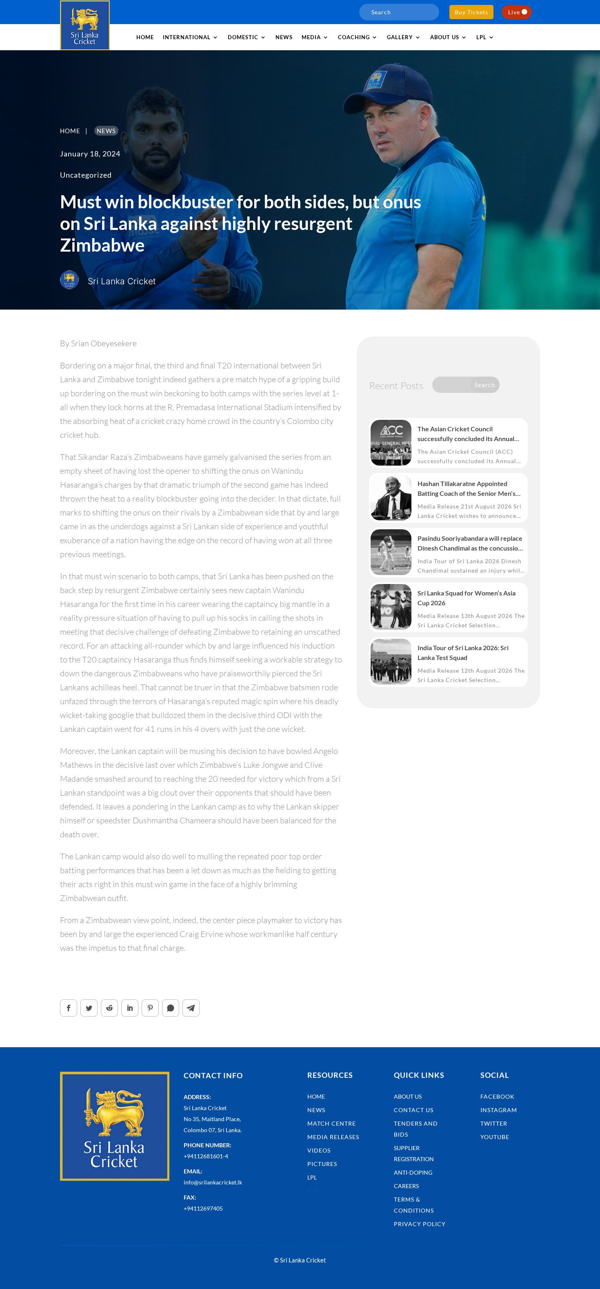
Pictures (322, 1163)
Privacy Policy (420, 1223)
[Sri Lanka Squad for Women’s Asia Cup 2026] (391, 607)
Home (145, 37)
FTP (312, 1190)
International (187, 37)
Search (484, 384)
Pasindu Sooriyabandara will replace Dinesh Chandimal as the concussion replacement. (470, 543)
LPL (481, 37)
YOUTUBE (494, 1136)
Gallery (400, 37)
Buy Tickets (471, 12)
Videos (319, 1150)
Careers (406, 1185)
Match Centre (331, 1123)
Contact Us (413, 1109)
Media (311, 37)
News (284, 37)
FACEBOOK (497, 1096)
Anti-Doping (413, 1172)
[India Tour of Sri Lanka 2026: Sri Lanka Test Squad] (391, 662)
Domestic (243, 37)
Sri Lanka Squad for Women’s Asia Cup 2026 (467, 598)
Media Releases (333, 1136)
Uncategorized (86, 174)
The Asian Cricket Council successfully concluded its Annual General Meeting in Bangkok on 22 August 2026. (467, 434)
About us (444, 37)
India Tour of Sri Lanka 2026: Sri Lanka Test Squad (463, 652)
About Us (408, 1096)
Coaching (354, 37)
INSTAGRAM (498, 1109)
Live (514, 12)
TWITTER (493, 1123)
